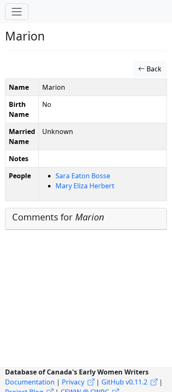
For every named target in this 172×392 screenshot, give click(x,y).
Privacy (73, 382)
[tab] (86, 219)
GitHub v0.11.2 (124, 382)
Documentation (30, 382)
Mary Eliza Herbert (85, 185)
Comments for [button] (58, 217)
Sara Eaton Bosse (83, 175)
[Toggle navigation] (16, 11)
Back (153, 68)
